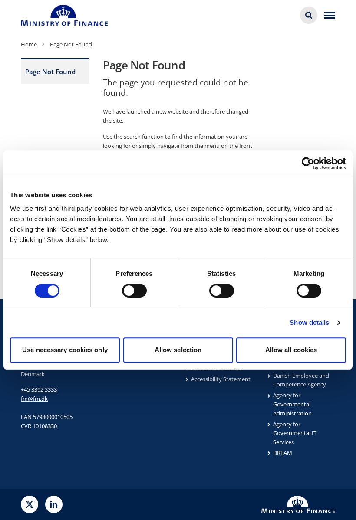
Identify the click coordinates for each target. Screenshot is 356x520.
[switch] (134, 291)
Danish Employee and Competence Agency (301, 380)
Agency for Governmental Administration (292, 404)
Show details (309, 322)
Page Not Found (50, 71)
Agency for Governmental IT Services (294, 433)
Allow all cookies (291, 349)
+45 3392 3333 (39, 389)
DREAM (282, 453)
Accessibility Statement (221, 379)
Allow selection (178, 349)
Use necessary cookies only (65, 349)
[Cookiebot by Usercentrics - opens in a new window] (308, 163)
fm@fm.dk (34, 398)
